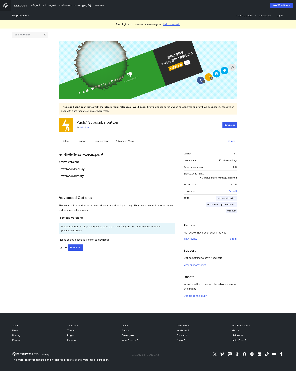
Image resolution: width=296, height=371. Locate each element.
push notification (228, 204)
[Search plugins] (45, 35)
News (15, 330)
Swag (181, 340)
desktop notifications (226, 198)
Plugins (70, 335)
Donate (182, 335)
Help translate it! (171, 24)
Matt (235, 330)
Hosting (16, 335)
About (15, 325)
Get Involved (183, 325)
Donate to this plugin (195, 295)
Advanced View (125, 141)
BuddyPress (239, 340)
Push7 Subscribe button (97, 122)
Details (66, 141)
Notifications (213, 204)
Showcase (72, 325)
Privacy (16, 340)
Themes (71, 330)
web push (231, 211)
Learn (125, 325)
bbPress (237, 335)
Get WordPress (281, 5)
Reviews (81, 141)
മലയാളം (46, 354)
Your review (190, 238)
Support (232, 141)
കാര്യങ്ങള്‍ (183, 330)
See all (233, 238)
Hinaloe (84, 127)
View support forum (195, 264)
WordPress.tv (130, 340)
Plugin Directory (20, 15)
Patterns (71, 340)
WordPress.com (241, 325)
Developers (128, 335)
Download (229, 125)
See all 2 (233, 191)
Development (101, 141)
